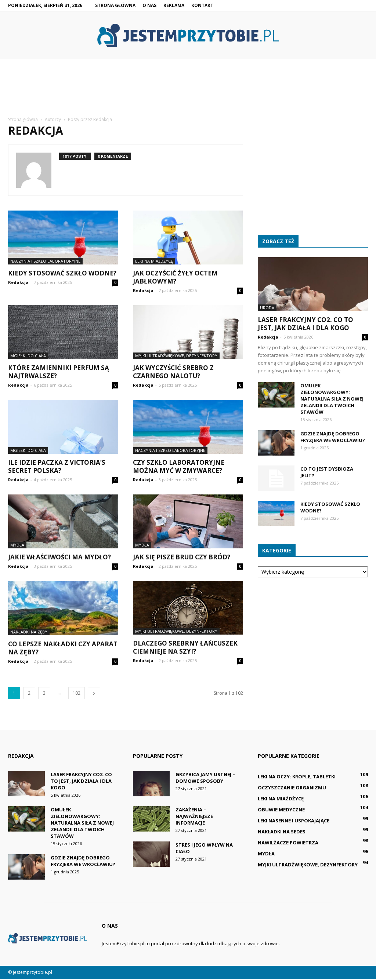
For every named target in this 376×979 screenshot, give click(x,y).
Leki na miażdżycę (154, 261)
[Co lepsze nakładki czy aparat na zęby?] (63, 608)
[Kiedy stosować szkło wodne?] (63, 237)
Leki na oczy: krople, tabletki (297, 776)
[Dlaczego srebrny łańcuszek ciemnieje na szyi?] (188, 608)
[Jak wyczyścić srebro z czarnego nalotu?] (188, 332)
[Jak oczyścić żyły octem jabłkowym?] (188, 237)
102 (76, 693)
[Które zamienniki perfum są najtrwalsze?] (63, 332)
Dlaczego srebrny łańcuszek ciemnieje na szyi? (185, 647)
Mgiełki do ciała (28, 355)
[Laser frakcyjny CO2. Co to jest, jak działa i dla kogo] (313, 284)
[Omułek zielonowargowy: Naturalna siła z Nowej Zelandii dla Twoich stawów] (276, 395)
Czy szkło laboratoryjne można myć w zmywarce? (178, 466)
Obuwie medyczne (281, 809)
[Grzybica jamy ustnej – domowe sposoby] (151, 783)
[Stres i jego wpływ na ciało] (151, 854)
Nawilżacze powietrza (288, 842)
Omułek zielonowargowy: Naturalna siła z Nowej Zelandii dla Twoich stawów (332, 398)
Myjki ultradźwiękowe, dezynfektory (176, 355)
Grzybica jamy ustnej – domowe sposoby (205, 777)
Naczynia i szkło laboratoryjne (45, 261)
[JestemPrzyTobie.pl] (188, 35)
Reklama (173, 5)
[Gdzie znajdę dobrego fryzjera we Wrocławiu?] (276, 443)
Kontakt (202, 5)
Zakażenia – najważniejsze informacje (194, 816)
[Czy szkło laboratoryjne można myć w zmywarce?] (188, 427)
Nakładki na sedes (282, 831)
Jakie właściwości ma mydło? (59, 557)
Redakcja (18, 282)
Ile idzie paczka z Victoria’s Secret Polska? (56, 466)
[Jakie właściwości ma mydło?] (63, 521)
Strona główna (115, 5)
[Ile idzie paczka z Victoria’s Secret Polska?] (63, 427)
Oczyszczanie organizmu (292, 787)
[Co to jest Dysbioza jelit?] (276, 478)
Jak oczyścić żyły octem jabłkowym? (175, 277)
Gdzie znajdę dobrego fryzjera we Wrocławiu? (332, 436)
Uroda (267, 307)
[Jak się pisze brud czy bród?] (188, 521)
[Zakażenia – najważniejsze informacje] (151, 819)
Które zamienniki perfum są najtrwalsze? (58, 372)
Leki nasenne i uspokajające (293, 820)
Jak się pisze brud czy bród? (181, 557)
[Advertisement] (188, 97)
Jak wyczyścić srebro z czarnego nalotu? (173, 372)
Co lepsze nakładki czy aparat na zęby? (63, 648)
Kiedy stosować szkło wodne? (62, 273)
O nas (149, 5)
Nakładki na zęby (28, 632)
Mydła (17, 545)
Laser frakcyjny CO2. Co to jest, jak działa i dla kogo (305, 323)
